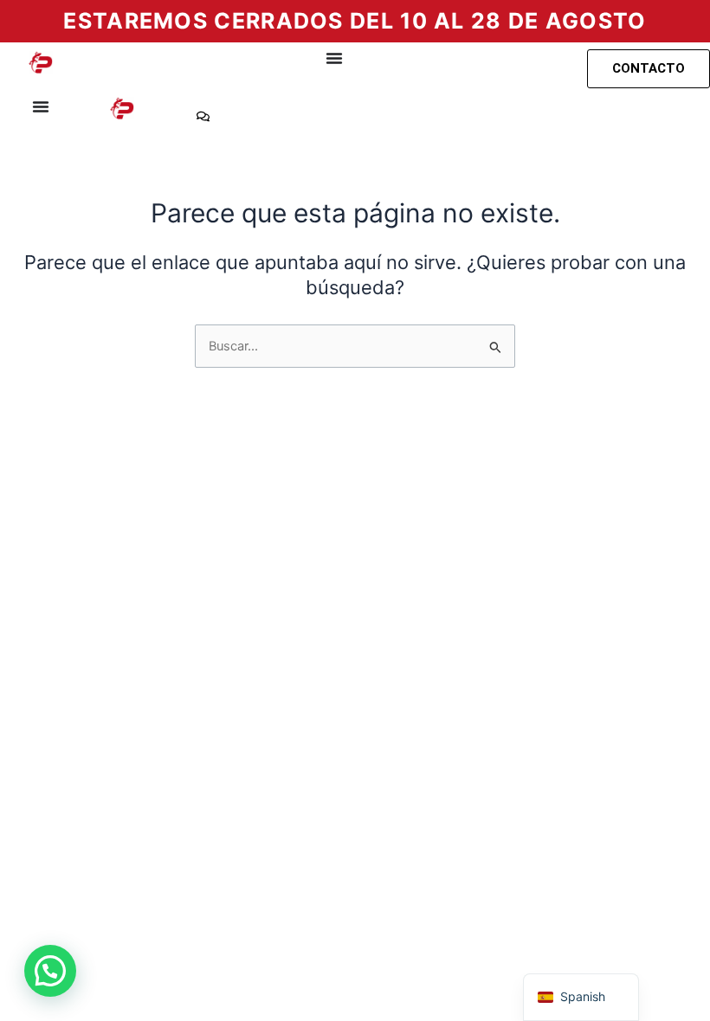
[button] (50, 971)
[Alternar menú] (334, 58)
